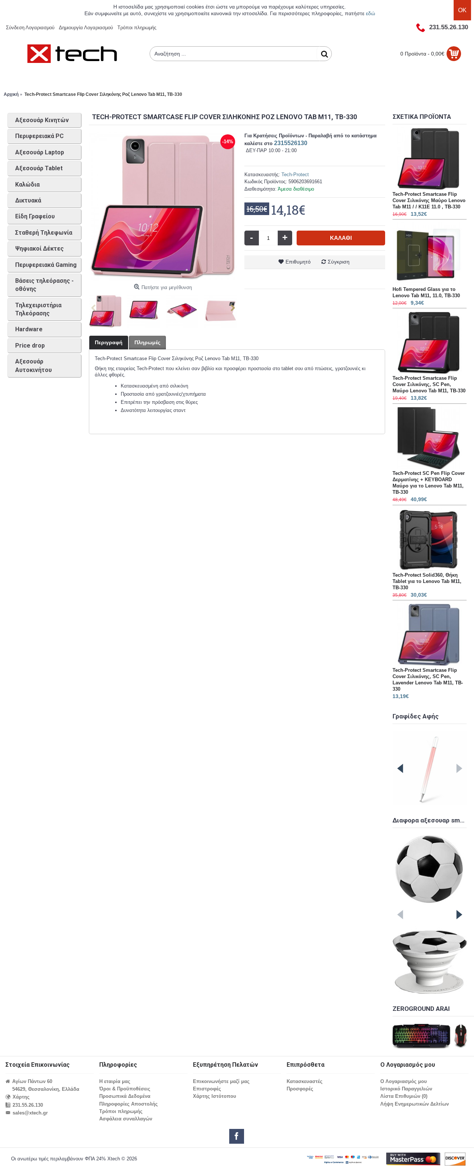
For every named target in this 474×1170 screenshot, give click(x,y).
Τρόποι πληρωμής (121, 1111)
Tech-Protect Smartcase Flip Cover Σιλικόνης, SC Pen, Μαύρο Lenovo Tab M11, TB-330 (429, 384)
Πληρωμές (147, 342)
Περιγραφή (109, 342)
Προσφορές (300, 1089)
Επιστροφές (207, 1089)
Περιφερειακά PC (39, 136)
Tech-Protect (295, 174)
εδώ (370, 13)
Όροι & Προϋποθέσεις (124, 1089)
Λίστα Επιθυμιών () (403, 1096)
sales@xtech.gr (30, 1113)
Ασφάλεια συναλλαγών (125, 1119)
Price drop (30, 345)
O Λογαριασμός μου (403, 1081)
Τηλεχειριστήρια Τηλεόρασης (38, 309)
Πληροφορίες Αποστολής (128, 1104)
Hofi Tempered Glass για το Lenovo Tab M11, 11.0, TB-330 (426, 292)
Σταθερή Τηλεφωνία (43, 232)
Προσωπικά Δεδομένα (124, 1096)
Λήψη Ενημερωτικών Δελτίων (414, 1104)
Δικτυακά (28, 200)
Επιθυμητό (298, 262)
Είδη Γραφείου (35, 216)
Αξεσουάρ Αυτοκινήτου (33, 365)
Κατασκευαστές (305, 1081)
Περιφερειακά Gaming (46, 264)
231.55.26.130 (28, 1105)
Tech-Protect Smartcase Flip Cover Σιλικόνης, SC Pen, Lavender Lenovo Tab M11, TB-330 (428, 679)
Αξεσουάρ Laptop (39, 152)
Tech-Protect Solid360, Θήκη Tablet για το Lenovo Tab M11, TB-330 (427, 581)
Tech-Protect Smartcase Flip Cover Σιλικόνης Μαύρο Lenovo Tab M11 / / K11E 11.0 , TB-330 (429, 200)
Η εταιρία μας (114, 1081)
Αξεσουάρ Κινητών (42, 120)
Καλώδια (27, 184)
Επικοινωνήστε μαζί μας (221, 1081)
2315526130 (290, 143)
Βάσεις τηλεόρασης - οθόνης (44, 284)
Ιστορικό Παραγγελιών (406, 1089)
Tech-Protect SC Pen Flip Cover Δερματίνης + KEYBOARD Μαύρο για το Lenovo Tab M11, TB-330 (429, 482)
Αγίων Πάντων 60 (32, 1081)
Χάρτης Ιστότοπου (214, 1096)
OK (462, 10)
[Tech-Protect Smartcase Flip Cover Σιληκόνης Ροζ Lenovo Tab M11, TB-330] (163, 207)
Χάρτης (21, 1097)
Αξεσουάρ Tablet (39, 168)
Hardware (29, 329)
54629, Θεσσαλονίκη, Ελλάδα (45, 1089)
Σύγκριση (339, 262)
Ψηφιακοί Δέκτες (39, 248)
